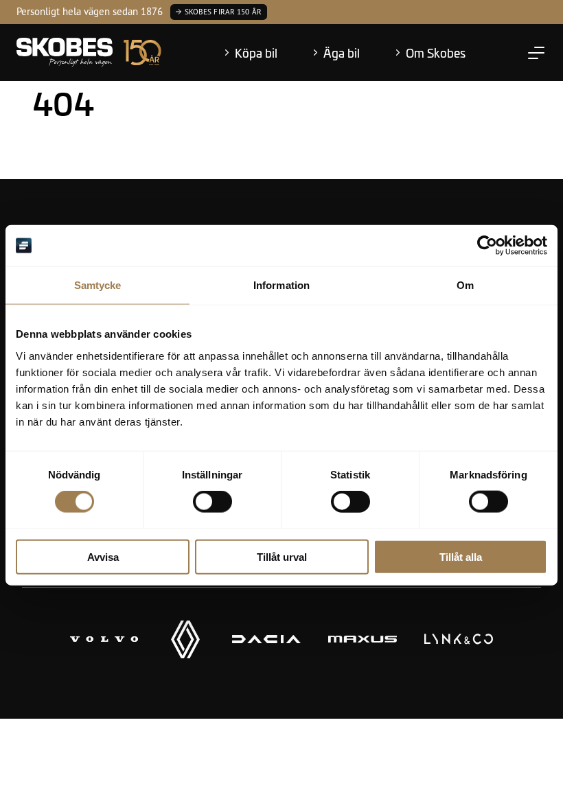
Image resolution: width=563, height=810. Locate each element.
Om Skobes (436, 53)
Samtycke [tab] (98, 285)
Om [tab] (465, 285)
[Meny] (536, 53)
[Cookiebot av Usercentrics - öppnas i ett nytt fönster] (487, 245)
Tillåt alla (460, 556)
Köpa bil (256, 53)
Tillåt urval (282, 556)
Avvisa (103, 556)
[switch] (212, 502)
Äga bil (341, 53)
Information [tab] (281, 285)
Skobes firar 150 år (223, 11)
